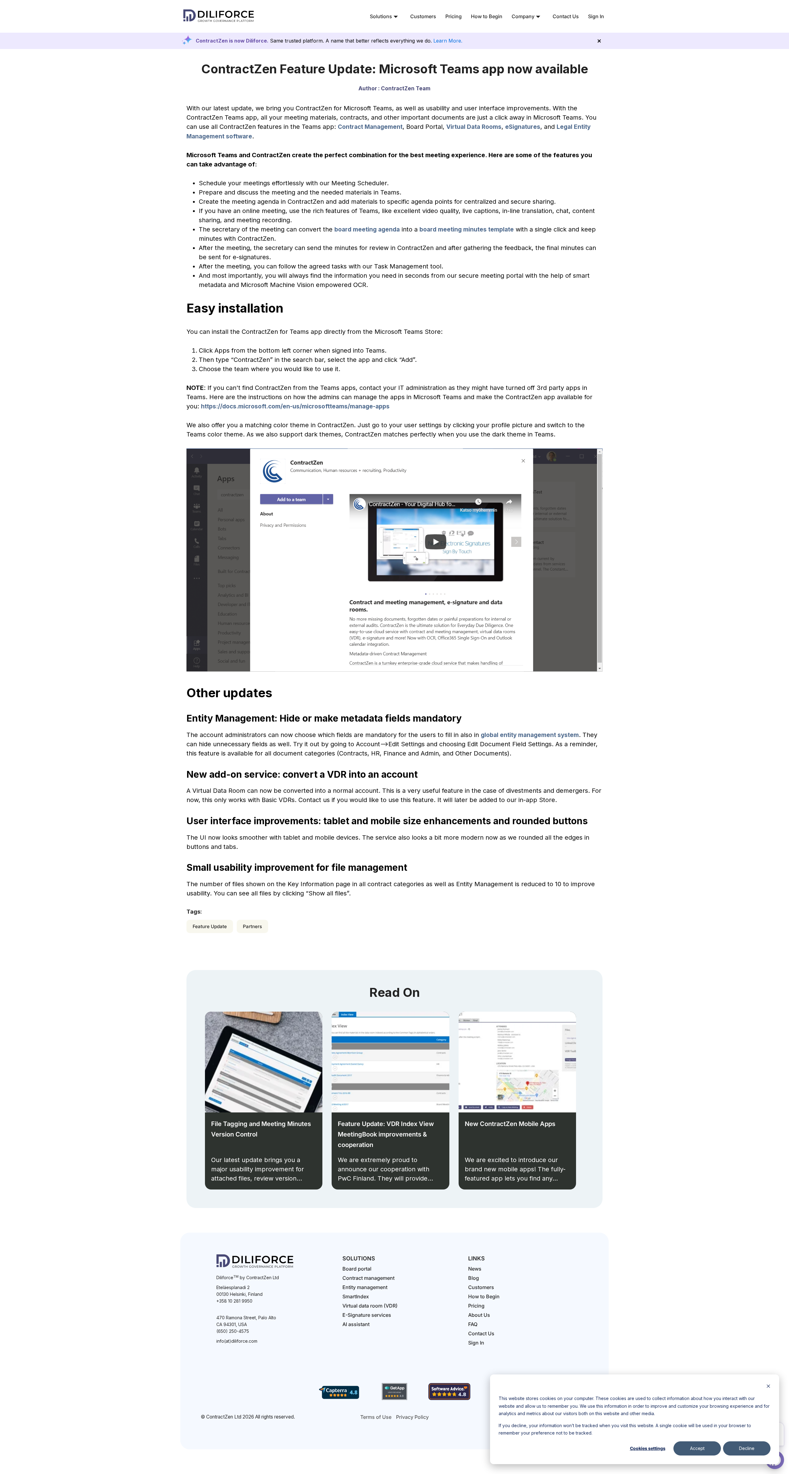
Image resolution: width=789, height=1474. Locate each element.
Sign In (596, 16)
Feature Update (210, 926)
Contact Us (566, 16)
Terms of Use (375, 1417)
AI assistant (356, 1324)
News (474, 1269)
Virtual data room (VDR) (370, 1306)
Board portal (356, 1269)
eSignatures (522, 126)
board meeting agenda (367, 229)
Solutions (381, 16)
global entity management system (530, 735)
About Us (479, 1315)
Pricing (453, 16)
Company (523, 16)
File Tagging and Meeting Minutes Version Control (261, 1129)
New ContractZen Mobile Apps (510, 1124)
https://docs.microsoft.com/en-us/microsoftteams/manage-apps (295, 406)
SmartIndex (355, 1296)
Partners (252, 926)
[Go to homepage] (218, 23)
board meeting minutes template (466, 229)
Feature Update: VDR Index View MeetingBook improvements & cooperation (386, 1134)
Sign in (476, 1343)
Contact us (481, 1333)
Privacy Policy (412, 1417)
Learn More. (447, 41)
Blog (473, 1278)
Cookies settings (647, 1448)
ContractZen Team (406, 88)
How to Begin (486, 16)
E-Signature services (366, 1315)
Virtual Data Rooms (473, 126)
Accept (697, 1448)
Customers (423, 16)
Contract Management (370, 126)
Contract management (368, 1278)
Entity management (364, 1287)
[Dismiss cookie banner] (768, 1387)
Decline (746, 1448)
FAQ (472, 1324)
